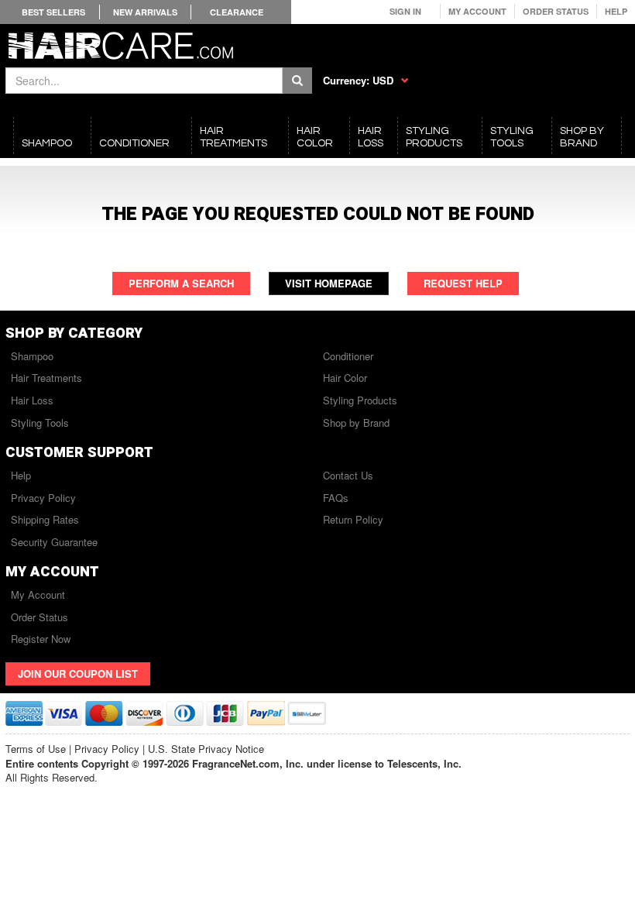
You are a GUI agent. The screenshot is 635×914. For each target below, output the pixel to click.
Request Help (463, 283)
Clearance (236, 12)
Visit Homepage (328, 283)
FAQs (335, 497)
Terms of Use (35, 748)
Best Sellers (53, 12)
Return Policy (353, 519)
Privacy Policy (43, 497)
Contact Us (348, 475)
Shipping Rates (45, 519)
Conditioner (348, 356)
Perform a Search (181, 283)
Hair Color (345, 377)
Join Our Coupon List (78, 673)
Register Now (40, 638)
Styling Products (360, 400)
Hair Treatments (46, 377)
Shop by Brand (356, 422)
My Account (477, 11)
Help (616, 11)
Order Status (556, 11)
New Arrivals (145, 12)
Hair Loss (32, 400)
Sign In (405, 11)
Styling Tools (40, 422)
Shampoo (32, 356)
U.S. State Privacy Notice (206, 748)
